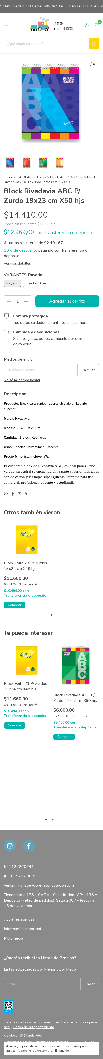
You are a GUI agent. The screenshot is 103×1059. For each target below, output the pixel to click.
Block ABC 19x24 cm (67, 177)
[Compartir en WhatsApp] (6, 494)
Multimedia (13, 938)
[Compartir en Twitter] (20, 494)
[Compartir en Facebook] (13, 494)
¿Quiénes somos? (19, 919)
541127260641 (19, 866)
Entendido (62, 1050)
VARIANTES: (23, 275)
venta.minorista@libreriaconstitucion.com (39, 885)
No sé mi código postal (22, 380)
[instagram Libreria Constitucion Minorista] (10, 846)
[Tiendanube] (23, 1036)
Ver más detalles (17, 263)
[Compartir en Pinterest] (27, 494)
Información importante (24, 929)
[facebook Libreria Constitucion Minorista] (29, 846)
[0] (96, 25)
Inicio (8, 177)
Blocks (41, 177)
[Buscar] (94, 43)
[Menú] (6, 25)
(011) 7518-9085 (20, 876)
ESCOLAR (24, 177)
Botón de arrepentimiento (34, 1027)
